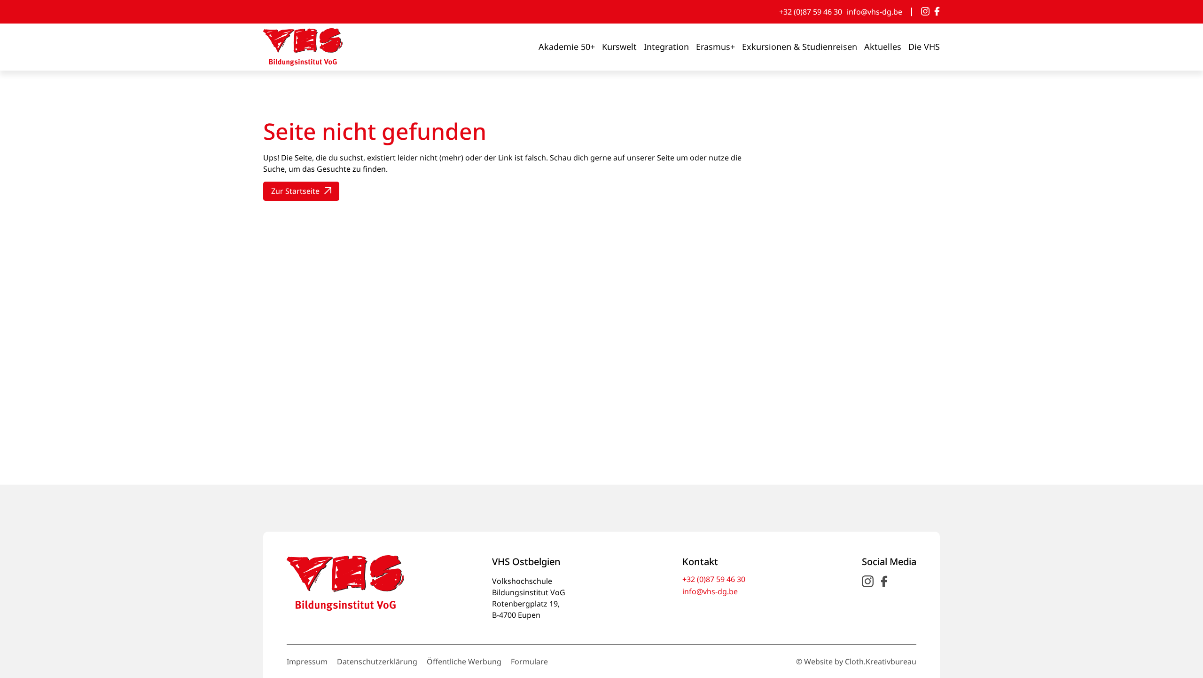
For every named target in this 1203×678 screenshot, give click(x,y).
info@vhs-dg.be (874, 12)
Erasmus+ (715, 46)
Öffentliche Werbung (464, 661)
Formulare (529, 661)
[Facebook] (937, 12)
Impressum (307, 661)
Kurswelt (619, 46)
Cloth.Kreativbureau (880, 661)
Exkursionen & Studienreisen (799, 46)
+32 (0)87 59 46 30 (810, 12)
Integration (666, 46)
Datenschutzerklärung (377, 661)
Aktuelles (882, 46)
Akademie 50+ (567, 46)
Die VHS (924, 46)
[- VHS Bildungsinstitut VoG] (303, 47)
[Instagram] (925, 11)
